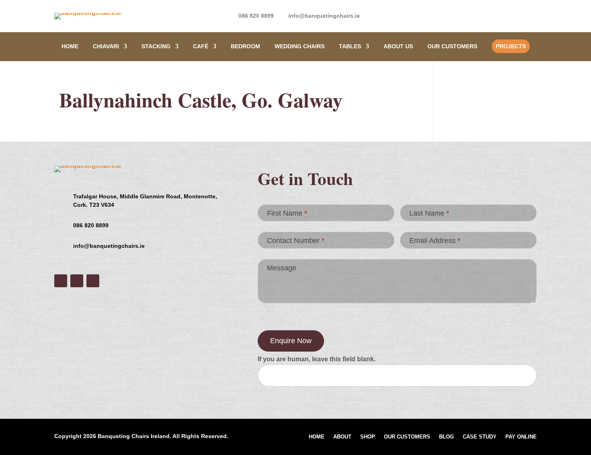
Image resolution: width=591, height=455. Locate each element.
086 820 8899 (256, 15)
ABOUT (342, 437)
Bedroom (245, 46)
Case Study (480, 437)
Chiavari (106, 46)
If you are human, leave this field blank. (317, 359)
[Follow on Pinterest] (530, 14)
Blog (446, 437)
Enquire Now (291, 341)
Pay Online (521, 437)
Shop (367, 437)
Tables (350, 46)
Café (200, 46)
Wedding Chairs (299, 46)
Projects (511, 46)
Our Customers (452, 46)
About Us (398, 46)
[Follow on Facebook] (498, 14)
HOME (70, 46)
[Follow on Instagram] (514, 14)
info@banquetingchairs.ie (324, 15)
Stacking (156, 46)
